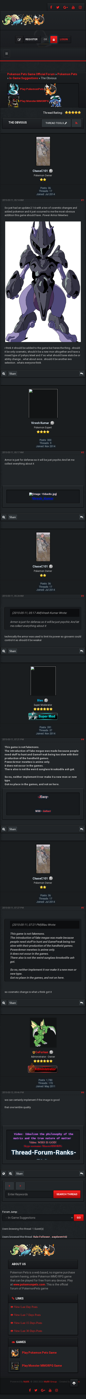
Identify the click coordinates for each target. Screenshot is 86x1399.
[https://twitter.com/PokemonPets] (57, 7)
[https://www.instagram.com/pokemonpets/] (81, 7)
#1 (82, 200)
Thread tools (55, 123)
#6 (82, 1092)
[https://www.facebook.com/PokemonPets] (50, 7)
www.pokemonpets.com (29, 1284)
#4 (82, 739)
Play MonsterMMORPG (34, 101)
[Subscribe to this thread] (76, 123)
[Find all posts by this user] (4, 373)
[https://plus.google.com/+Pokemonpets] (65, 7)
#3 (82, 596)
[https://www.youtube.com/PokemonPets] (73, 7)
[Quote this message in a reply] (82, 373)
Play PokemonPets (31, 89)
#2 (82, 452)
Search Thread (66, 1194)
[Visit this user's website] (3, 1173)
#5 (82, 907)
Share (12, 373)
